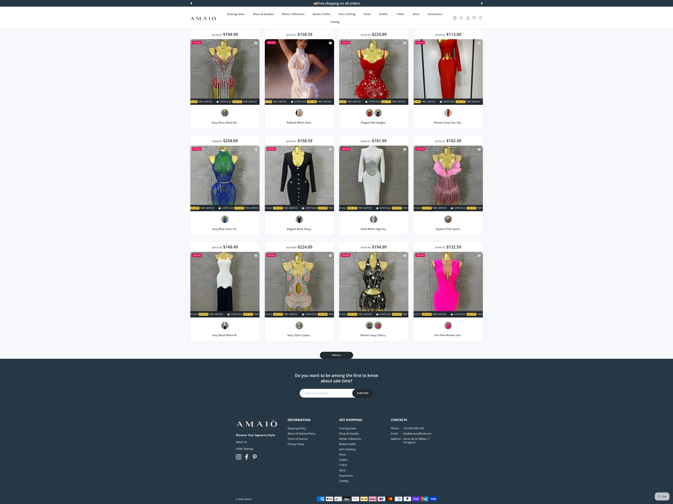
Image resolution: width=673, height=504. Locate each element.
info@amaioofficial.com (417, 433)
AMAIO (248, 499)
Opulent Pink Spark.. (448, 228)
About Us (241, 442)
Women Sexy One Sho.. (448, 122)
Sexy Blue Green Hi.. (224, 228)
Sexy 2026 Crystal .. (299, 335)
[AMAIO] (203, 17)
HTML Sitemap (244, 448)
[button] (191, 3)
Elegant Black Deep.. (299, 228)
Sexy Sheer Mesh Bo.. (225, 122)
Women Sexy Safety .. (373, 335)
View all (336, 355)
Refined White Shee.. (299, 122)
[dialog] (461, 18)
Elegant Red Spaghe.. (374, 122)
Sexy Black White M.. (225, 335)
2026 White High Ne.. (374, 228)
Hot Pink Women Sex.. (448, 335)
